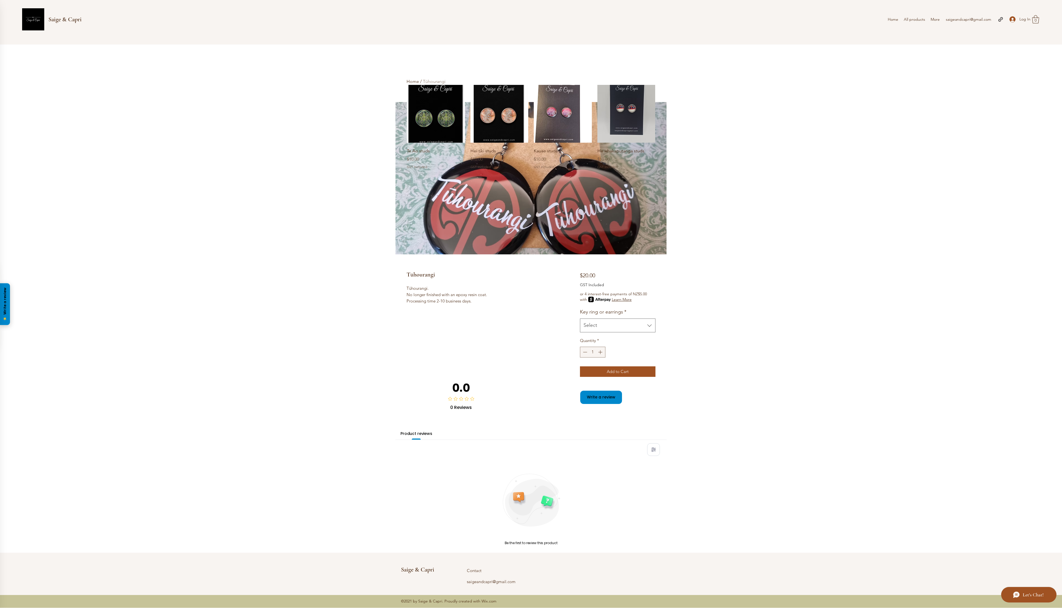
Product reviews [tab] (416, 433)
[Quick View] (436, 114)
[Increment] (601, 352)
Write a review (601, 397)
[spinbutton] (592, 352)
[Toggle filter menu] (653, 449)
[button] (1035, 19)
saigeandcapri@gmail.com (968, 19)
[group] (531, 127)
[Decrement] (584, 352)
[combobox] (617, 325)
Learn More (622, 299)
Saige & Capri (65, 19)
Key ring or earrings (603, 312)
